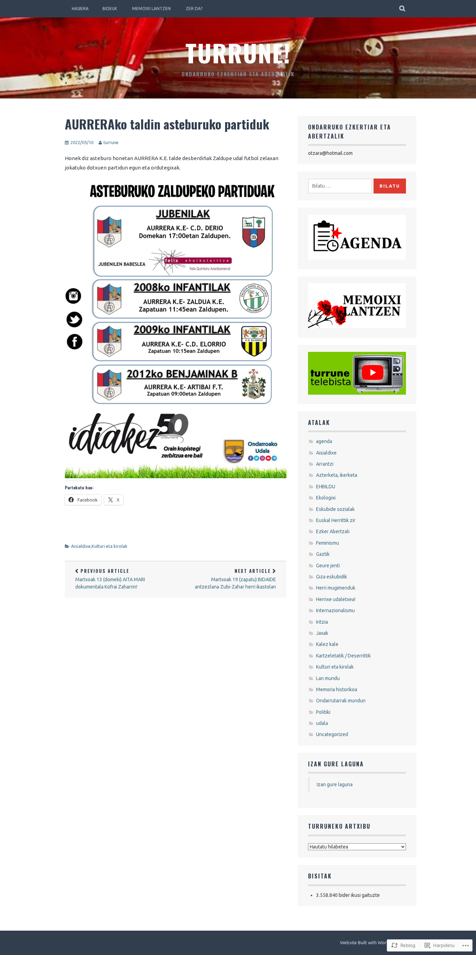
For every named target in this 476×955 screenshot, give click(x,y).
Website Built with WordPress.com (375, 942)
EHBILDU (325, 486)
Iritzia (322, 622)
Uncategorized (332, 734)
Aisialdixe (81, 546)
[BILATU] (402, 8)
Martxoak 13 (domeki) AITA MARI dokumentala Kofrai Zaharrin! (110, 578)
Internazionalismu (335, 610)
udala (322, 723)
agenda (324, 441)
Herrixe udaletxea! (335, 599)
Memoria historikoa (336, 689)
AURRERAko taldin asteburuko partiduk (167, 124)
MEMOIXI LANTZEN (151, 8)
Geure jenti (328, 565)
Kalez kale (327, 644)
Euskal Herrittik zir (335, 520)
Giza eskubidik (331, 576)
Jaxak (322, 633)
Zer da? (194, 8)
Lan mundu (328, 678)
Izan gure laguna (336, 764)
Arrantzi (324, 464)
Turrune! (238, 52)
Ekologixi (326, 497)
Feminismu (327, 543)
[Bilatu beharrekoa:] (340, 186)
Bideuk (109, 8)
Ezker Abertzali (333, 531)
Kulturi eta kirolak (110, 546)
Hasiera (80, 8)
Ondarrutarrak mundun (341, 700)
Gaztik (323, 554)
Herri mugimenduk (335, 588)
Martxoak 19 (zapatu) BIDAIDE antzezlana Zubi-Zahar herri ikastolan (235, 578)
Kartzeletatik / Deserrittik (343, 655)
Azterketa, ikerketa (336, 475)
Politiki (323, 712)
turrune (110, 142)
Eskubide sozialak (335, 509)
